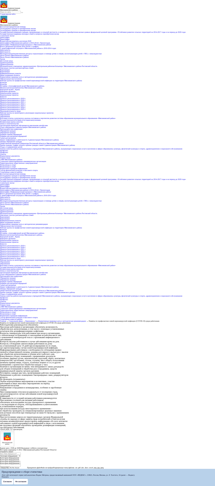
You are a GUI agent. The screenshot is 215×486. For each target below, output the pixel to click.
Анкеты (3, 154)
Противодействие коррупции (11, 129)
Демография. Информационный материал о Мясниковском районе (25, 45)
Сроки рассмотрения (8, 138)
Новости (3, 97)
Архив (2, 59)
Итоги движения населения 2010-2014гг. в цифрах (19, 46)
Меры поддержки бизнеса (10, 75)
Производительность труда (10, 111)
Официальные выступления (11, 79)
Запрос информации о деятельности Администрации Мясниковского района (29, 140)
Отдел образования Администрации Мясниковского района (23, 127)
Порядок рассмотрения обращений (13, 136)
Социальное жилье (7, 36)
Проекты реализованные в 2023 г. (13, 106)
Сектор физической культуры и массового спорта (19, 170)
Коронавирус (5, 70)
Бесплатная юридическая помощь (13, 27)
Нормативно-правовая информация (13, 168)
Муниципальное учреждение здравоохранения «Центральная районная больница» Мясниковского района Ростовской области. (49, 66)
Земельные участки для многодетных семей (16, 68)
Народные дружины (7, 91)
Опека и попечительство (9, 124)
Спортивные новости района (11, 172)
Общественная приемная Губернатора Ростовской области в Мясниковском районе (32, 143)
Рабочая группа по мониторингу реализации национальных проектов (27, 113)
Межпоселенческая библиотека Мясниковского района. (21, 88)
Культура (3, 82)
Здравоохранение (6, 63)
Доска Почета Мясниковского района (14, 55)
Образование (5, 115)
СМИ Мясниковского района (11, 160)
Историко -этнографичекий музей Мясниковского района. (22, 86)
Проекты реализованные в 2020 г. (13, 100)
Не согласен (20, 482)
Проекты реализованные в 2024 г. (13, 107)
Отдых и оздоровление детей (11, 147)
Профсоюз (4, 151)
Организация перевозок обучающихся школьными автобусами (24, 125)
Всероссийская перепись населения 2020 (15, 41)
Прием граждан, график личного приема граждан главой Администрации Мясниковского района (37, 145)
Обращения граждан (8, 131)
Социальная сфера (16, 321)
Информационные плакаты (10, 73)
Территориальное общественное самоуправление (19, 163)
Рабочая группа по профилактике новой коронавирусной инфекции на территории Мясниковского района (41, 81)
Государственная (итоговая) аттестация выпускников (20, 120)
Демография (4, 37)
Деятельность (5, 50)
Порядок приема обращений (11, 134)
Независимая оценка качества (11, 122)
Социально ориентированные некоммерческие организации (23, 161)
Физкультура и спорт (8, 165)
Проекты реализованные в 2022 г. (13, 104)
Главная (3, 321)
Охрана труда (5, 158)
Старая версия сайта (7, 14)
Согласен (7, 482)
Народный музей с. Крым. (10, 90)
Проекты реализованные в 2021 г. (13, 102)
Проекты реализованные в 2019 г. (13, 98)
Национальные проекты (9, 93)
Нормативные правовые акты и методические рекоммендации (24, 77)
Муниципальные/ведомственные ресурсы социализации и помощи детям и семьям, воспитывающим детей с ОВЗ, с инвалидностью (51, 54)
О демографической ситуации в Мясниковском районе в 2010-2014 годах (28, 48)
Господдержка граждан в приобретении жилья (18, 28)
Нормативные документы (10, 156)
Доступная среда (6, 61)
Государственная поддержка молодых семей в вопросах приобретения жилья (29, 34)
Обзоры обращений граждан (11, 142)
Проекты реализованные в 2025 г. (13, 109)
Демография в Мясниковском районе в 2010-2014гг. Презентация (25, 43)
